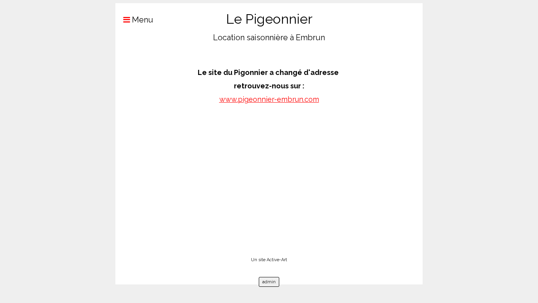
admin (269, 281)
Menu (141, 19)
